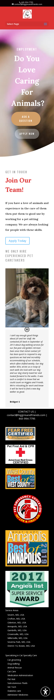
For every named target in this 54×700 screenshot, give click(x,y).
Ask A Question (25, 119)
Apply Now (27, 134)
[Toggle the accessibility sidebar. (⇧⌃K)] (45, 691)
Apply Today (17, 241)
